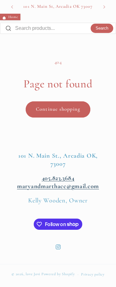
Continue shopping (58, 109)
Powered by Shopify (58, 274)
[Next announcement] (104, 7)
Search (102, 28)
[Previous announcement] (12, 7)
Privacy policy (93, 274)
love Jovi (33, 274)
